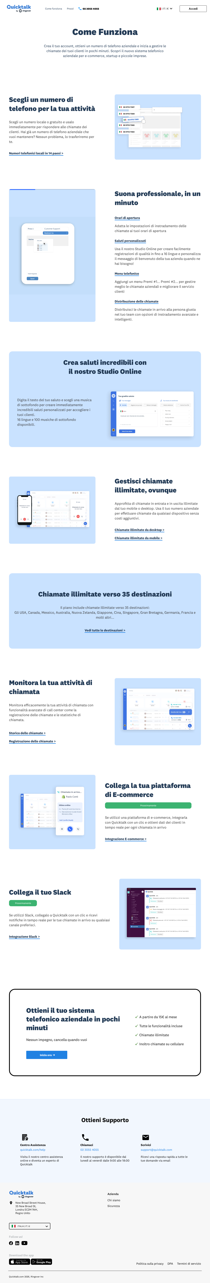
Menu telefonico (127, 273)
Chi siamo (113, 1200)
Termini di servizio (189, 1263)
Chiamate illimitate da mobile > (138, 538)
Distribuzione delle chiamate (136, 301)
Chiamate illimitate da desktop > (139, 530)
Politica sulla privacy (150, 1263)
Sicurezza (113, 1206)
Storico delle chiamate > (27, 733)
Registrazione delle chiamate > (32, 741)
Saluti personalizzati (130, 241)
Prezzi (70, 8)
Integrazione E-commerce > (126, 839)
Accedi (193, 8)
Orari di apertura (127, 218)
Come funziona (53, 8)
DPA (170, 1263)
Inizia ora (47, 1055)
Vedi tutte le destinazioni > (105, 630)
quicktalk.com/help (32, 1150)
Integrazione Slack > (24, 936)
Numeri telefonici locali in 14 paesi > (36, 153)
